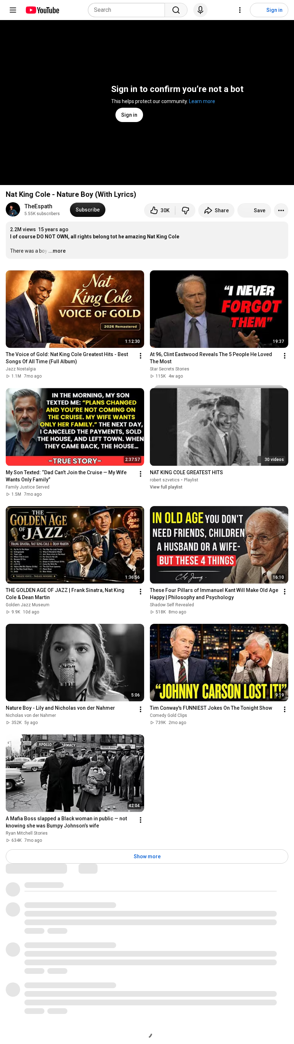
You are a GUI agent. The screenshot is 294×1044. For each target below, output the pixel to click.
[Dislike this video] (185, 210)
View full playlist (166, 487)
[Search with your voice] (200, 10)
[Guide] (13, 10)
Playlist (191, 479)
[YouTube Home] (42, 10)
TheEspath (38, 206)
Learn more (202, 101)
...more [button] (57, 251)
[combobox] (128, 10)
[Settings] (240, 10)
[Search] (176, 10)
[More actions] (281, 210)
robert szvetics (165, 479)
